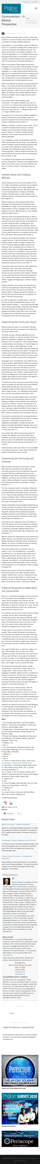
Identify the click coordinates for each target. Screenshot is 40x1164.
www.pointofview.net (9, 916)
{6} (12, 198)
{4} (21, 112)
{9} (32, 234)
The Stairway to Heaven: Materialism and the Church (19, 840)
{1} (19, 54)
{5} (27, 122)
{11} (19, 304)
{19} (26, 684)
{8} (2, 232)
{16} (22, 518)
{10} (31, 263)
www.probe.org (7, 955)
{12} (9, 348)
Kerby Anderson (10, 874)
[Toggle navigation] (35, 8)
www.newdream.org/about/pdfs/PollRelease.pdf (17, 763)
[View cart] (30, 8)
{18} (24, 577)
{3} (6, 86)
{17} (10, 533)
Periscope (26, 2)
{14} (16, 429)
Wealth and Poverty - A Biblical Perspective (16, 824)
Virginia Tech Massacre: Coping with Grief (18, 1027)
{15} (9, 484)
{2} (33, 61)
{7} (18, 213)
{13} (17, 365)
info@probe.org (20, 972)
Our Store (34, 2)
